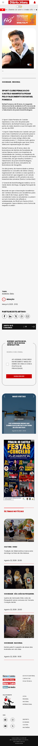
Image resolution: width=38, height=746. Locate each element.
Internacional (27, 704)
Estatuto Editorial (29, 676)
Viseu (14, 547)
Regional (16, 82)
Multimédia (26, 727)
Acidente (5, 294)
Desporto (26, 719)
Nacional (18, 643)
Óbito (12, 294)
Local (24, 696)
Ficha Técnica (27, 681)
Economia (26, 722)
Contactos (26, 678)
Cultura (8, 547)
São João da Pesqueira (24, 594)
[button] (4, 396)
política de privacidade (17, 367)
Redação (10, 299)
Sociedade (6, 82)
